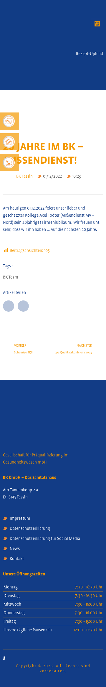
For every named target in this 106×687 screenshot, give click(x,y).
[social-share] (8, 306)
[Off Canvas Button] (98, 43)
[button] (97, 24)
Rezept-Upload (89, 54)
